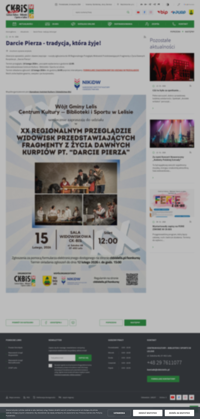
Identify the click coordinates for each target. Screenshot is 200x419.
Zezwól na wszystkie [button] (179, 413)
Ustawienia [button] (119, 413)
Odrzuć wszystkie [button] (148, 413)
